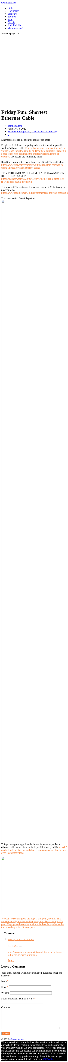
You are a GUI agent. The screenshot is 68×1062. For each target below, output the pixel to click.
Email (4, 987)
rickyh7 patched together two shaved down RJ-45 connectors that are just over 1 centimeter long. (34, 850)
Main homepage (16, 28)
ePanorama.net (8, 2)
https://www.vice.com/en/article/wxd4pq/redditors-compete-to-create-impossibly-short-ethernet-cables (32, 166)
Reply (11, 960)
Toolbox (12, 16)
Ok (44, 1059)
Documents (13, 11)
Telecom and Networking (44, 131)
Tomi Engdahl (15, 125)
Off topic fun (23, 131)
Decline (50, 1059)
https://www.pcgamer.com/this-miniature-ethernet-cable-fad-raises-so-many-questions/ (35, 953)
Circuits (11, 22)
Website (5, 993)
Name (4, 981)
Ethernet (12, 131)
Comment (6, 1007)
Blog (10, 19)
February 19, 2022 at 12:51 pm (21, 939)
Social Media (14, 25)
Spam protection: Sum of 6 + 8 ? (17, 998)
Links (10, 8)
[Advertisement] (34, 71)
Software (12, 13)
